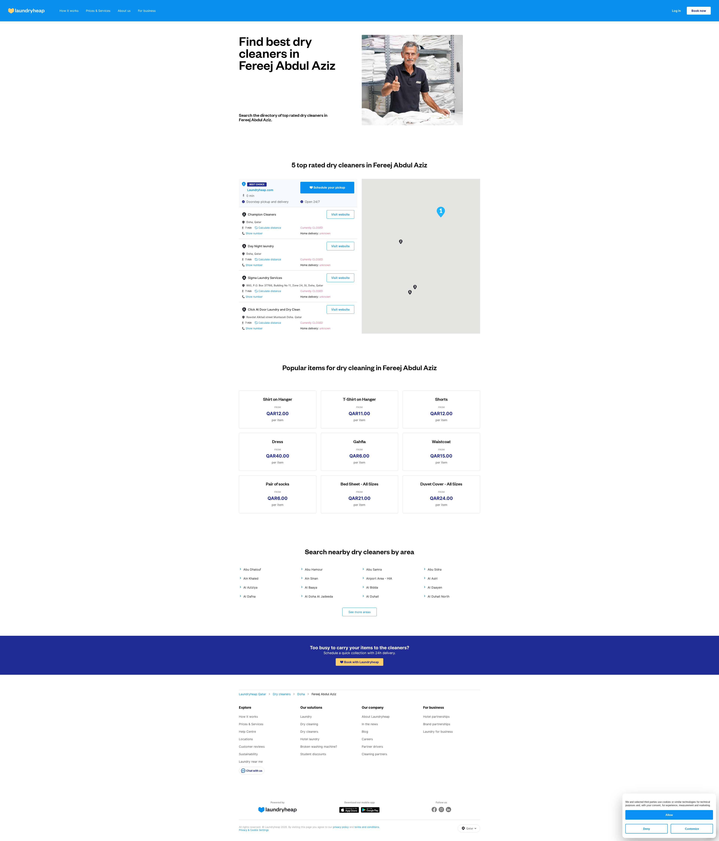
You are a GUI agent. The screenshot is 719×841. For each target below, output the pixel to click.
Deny (646, 828)
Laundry (306, 716)
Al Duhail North (438, 596)
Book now (698, 11)
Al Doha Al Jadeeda (319, 596)
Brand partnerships (436, 724)
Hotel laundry (309, 739)
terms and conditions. (367, 826)
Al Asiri (433, 578)
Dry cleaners (282, 694)
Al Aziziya (250, 587)
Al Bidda (372, 587)
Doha (301, 694)
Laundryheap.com (260, 190)
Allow (669, 814)
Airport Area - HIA (379, 578)
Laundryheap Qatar (252, 694)
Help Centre (247, 731)
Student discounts (313, 754)
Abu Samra (374, 569)
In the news (370, 724)
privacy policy (341, 826)
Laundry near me (251, 761)
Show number (254, 233)
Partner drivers (372, 746)
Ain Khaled (250, 578)
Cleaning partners (374, 754)
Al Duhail (372, 596)
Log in (676, 11)
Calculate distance (269, 227)
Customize (692, 828)
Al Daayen (435, 587)
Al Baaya (311, 587)
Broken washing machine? (318, 746)
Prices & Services (98, 11)
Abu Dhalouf (252, 569)
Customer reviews (252, 746)
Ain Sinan (311, 578)
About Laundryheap (376, 716)
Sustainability (248, 754)
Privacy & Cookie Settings (254, 829)
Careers (367, 739)
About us (124, 11)
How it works (69, 11)
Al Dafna (249, 596)
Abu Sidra (435, 569)
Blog (365, 731)
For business (147, 11)
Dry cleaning (309, 724)
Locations (246, 739)
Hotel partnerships (436, 716)
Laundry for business (438, 731)
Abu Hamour (314, 569)
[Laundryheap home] (26, 10)
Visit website (340, 214)
